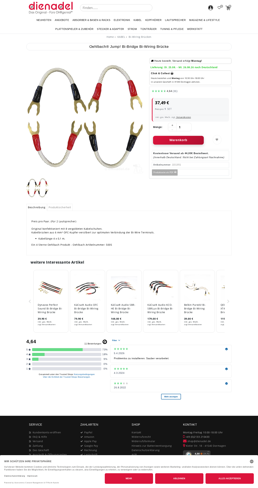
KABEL (138, 20)
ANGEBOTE (62, 20)
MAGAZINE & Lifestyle (204, 20)
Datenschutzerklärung (146, 450)
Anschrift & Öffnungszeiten (50, 454)
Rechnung (90, 450)
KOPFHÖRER (153, 20)
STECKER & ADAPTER (110, 29)
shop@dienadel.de (199, 441)
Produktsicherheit (60, 207)
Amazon (89, 436)
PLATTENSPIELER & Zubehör (74, 29)
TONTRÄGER (148, 29)
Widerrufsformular (143, 441)
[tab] (36, 207)
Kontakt (136, 432)
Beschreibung (36, 207)
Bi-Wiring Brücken (139, 36)
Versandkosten (183, 117)
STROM (132, 29)
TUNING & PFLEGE (172, 29)
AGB (134, 454)
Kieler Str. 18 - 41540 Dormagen (205, 445)
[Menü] (208, 452)
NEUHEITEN (44, 20)
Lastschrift (91, 454)
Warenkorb (178, 140)
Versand (38, 441)
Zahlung (38, 445)
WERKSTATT (195, 29)
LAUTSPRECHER (175, 20)
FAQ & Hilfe (40, 436)
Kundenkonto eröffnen (47, 432)
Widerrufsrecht (141, 436)
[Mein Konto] (210, 7)
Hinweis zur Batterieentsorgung (152, 445)
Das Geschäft (41, 450)
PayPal (88, 432)
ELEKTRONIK (122, 20)
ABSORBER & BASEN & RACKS (91, 20)
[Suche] (154, 7)
